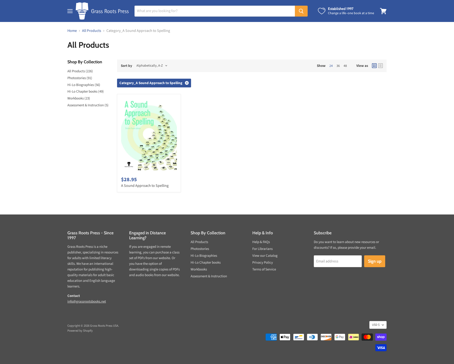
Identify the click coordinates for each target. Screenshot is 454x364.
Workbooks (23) (78, 98)
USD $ (376, 325)
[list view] (380, 65)
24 (331, 66)
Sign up (374, 261)
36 (338, 66)
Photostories (200, 248)
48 (345, 66)
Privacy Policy (262, 262)
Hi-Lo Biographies (204, 255)
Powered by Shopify (80, 331)
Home (72, 31)
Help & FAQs (261, 242)
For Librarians (262, 248)
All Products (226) (80, 71)
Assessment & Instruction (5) (88, 105)
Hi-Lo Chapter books (206, 262)
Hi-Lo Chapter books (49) (85, 91)
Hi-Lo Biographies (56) (83, 84)
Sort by (126, 66)
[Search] (301, 11)
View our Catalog (265, 255)
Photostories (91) (79, 78)
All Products (91, 31)
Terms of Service (264, 269)
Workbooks (199, 269)
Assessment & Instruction (209, 276)
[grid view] (374, 65)
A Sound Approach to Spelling (145, 185)
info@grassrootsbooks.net (86, 301)
